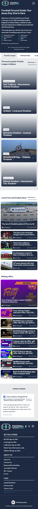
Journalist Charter (10, 468)
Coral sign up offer (10, 442)
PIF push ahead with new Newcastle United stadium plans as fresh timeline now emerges (24, 264)
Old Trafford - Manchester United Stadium (16, 85)
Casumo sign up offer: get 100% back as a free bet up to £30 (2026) (24, 342)
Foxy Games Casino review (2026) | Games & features (16, 301)
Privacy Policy (8, 485)
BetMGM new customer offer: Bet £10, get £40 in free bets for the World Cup (23, 322)
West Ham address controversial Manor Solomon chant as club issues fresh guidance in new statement (23, 244)
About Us (7, 459)
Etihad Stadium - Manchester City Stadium (18, 182)
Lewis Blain (17, 248)
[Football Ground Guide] (10, 3)
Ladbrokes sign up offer (12, 445)
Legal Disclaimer (9, 483)
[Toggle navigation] (33, 3)
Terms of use (8, 488)
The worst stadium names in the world (18, 224)
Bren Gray (17, 346)
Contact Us (8, 462)
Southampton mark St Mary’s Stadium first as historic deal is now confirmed (23, 254)
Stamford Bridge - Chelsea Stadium (16, 158)
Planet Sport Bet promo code (14, 448)
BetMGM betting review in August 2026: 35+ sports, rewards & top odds (24, 332)
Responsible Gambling (11, 465)
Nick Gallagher (7, 305)
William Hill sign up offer (12, 451)
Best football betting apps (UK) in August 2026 (24, 372)
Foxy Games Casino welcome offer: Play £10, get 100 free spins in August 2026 (23, 311)
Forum (6, 474)
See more (31, 62)
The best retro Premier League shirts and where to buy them (23, 234)
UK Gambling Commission (11, 492)
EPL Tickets (8, 471)
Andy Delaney (6, 227)
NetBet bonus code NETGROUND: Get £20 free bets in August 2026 (23, 362)
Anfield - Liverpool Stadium (17, 111)
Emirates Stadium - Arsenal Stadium (17, 134)
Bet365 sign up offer (11, 439)
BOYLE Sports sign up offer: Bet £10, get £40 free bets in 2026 (22, 352)
